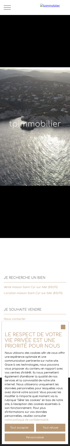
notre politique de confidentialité (26, 419)
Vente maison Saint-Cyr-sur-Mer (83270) (31, 287)
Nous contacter (15, 318)
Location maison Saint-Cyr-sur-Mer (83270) (33, 293)
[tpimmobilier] (53, 7)
